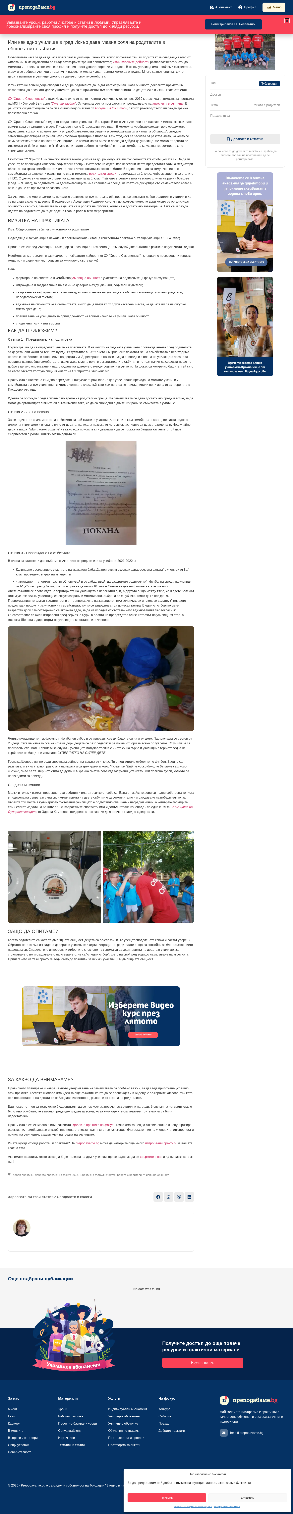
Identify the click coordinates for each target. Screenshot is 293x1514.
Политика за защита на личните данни (193, 1506)
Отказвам (247, 1497)
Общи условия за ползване (227, 1506)
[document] (146, 757)
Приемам (167, 1497)
